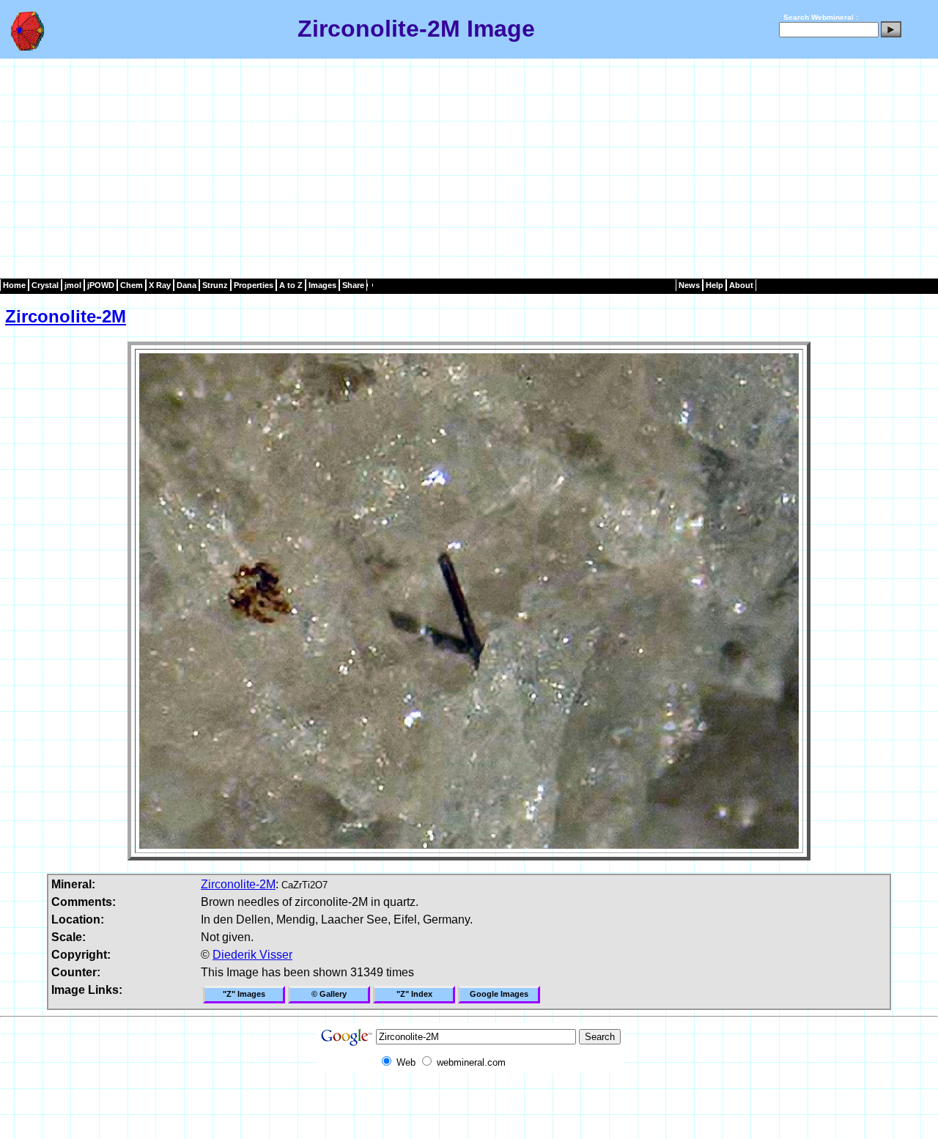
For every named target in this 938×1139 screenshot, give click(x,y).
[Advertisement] (469, 168)
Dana (186, 285)
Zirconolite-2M (65, 316)
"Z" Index (414, 993)
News (689, 285)
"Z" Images (244, 993)
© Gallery (329, 993)
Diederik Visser (252, 954)
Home (14, 285)
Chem (131, 285)
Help (714, 285)
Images (322, 285)
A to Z (291, 285)
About (741, 285)
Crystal (45, 285)
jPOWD (100, 285)
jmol (72, 285)
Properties (253, 285)
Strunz (215, 285)
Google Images (499, 993)
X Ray (160, 285)
